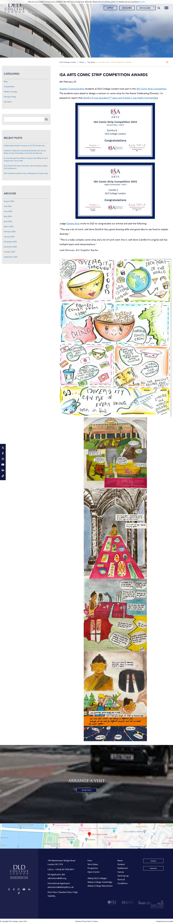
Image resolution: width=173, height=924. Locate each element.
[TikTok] (19, 893)
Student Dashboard (122, 866)
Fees (90, 860)
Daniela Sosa (73, 223)
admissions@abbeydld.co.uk (61, 887)
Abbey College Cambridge (100, 882)
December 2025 (10, 242)
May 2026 (8, 216)
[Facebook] (14, 889)
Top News (8, 102)
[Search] (158, 8)
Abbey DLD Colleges (97, 878)
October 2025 (9, 252)
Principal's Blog (10, 97)
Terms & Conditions (122, 881)
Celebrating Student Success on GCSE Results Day (24, 145)
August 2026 (9, 201)
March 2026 (8, 226)
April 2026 (8, 221)
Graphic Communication (72, 88)
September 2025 (10, 257)
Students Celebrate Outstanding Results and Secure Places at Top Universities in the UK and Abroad (25, 151)
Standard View (65, 892)
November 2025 (10, 247)
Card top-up (123, 875)
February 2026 (10, 231)
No (144, 2)
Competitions (9, 86)
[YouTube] (23, 889)
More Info (86, 790)
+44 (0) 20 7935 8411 (64, 869)
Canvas (120, 872)
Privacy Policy (86, 921)
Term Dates (93, 864)
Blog (5, 81)
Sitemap (78, 921)
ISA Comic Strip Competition (151, 88)
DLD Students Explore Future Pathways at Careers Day (26, 173)
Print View (52, 892)
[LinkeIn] (29, 889)
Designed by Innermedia (164, 921)
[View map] (86, 836)
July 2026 (8, 206)
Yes (140, 2)
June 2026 (8, 211)
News (120, 860)
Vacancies (153, 868)
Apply (110, 8)
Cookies (95, 921)
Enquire (127, 8)
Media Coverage (10, 91)
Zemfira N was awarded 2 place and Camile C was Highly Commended (120, 98)
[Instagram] (18, 889)
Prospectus (93, 868)
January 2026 (9, 236)
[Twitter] (9, 889)
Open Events (93, 872)
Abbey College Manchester (100, 886)
